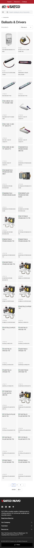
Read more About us (7, 518)
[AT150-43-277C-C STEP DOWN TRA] (25, 39)
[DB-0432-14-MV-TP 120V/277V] (25, 130)
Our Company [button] (5, 522)
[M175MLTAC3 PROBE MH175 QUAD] (25, 176)
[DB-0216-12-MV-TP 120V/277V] (25, 106)
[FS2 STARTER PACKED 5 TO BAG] (9, 39)
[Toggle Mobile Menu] (3, 12)
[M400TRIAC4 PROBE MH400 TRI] (25, 245)
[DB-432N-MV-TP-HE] (25, 85)
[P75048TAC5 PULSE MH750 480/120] (9, 397)
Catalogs (24, 1)
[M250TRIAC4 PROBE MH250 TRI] (9, 245)
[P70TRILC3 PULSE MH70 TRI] (9, 420)
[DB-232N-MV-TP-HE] (9, 85)
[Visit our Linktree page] (13, 507)
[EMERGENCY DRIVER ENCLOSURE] (25, 62)
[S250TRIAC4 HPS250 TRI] (25, 354)
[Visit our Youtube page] (10, 507)
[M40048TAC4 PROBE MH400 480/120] (25, 152)
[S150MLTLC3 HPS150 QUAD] (9, 312)
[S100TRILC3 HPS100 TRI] (25, 333)
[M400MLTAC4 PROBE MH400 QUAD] (9, 199)
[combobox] (19, 12)
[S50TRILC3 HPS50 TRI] (25, 312)
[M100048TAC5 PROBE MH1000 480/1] (9, 176)
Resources (17, 1)
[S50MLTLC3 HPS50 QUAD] (25, 268)
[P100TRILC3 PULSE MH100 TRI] (25, 420)
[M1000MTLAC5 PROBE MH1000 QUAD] (25, 199)
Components (6, 17)
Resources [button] (4, 529)
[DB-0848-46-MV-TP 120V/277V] (9, 152)
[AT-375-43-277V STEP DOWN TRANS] (9, 62)
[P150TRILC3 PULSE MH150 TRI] (9, 443)
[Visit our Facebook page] (2, 507)
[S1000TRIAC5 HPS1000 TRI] (25, 375)
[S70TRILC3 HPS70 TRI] (9, 333)
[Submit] (7, 12)
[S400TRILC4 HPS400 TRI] (9, 375)
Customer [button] (4, 526)
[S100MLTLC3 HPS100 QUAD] (25, 291)
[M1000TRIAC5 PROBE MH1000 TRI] (9, 268)
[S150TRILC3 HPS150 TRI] (9, 354)
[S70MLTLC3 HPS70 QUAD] (9, 291)
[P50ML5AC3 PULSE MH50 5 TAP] (25, 397)
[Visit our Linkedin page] (6, 507)
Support (9, 1)
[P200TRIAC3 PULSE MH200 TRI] (9, 466)
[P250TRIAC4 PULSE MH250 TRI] (25, 466)
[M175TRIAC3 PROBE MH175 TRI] (25, 222)
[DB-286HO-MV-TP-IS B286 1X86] (9, 106)
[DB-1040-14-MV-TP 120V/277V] (9, 130)
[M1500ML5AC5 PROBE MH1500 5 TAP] (9, 222)
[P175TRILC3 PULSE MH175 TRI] (25, 443)
